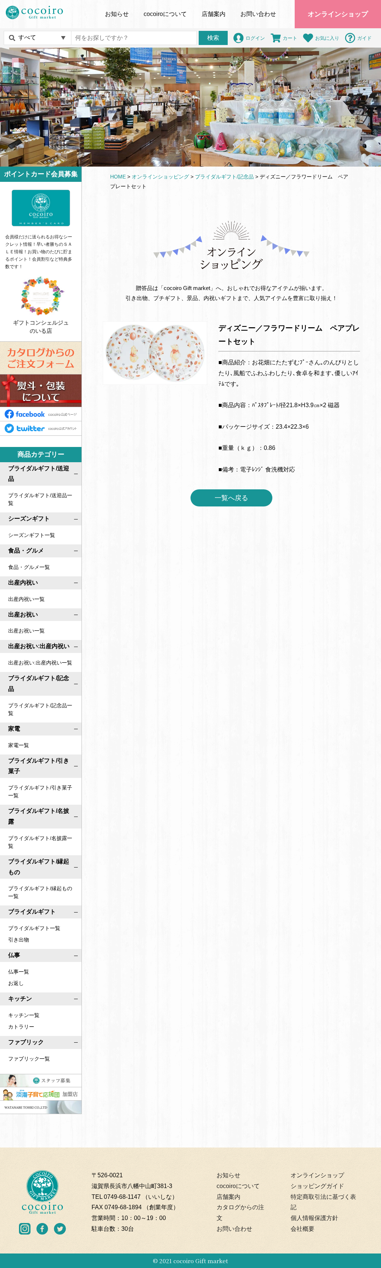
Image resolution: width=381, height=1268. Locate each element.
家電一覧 (18, 745)
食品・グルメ (26, 550)
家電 (14, 728)
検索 (213, 38)
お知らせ (117, 14)
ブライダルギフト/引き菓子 (38, 766)
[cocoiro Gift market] (34, 12)
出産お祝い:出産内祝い (39, 646)
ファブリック (26, 1042)
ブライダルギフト (32, 911)
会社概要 (302, 1229)
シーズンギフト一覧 (31, 535)
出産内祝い (23, 582)
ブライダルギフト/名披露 (38, 816)
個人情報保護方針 (314, 1218)
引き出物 (18, 940)
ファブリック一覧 (29, 1059)
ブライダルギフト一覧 (34, 928)
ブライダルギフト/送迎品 (38, 473)
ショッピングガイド (317, 1186)
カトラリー (21, 1027)
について (165, 14)
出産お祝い (23, 614)
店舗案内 (213, 14)
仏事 (14, 955)
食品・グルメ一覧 (29, 567)
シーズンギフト (29, 518)
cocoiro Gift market (200, 1261)
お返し (16, 983)
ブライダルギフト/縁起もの (38, 866)
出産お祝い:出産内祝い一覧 (40, 663)
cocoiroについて (238, 1186)
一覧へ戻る (231, 498)
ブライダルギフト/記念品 (38, 683)
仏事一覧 (18, 972)
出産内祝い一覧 (26, 599)
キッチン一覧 (23, 1015)
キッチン (20, 998)
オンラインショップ (338, 14)
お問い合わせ (258, 14)
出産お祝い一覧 (26, 631)
